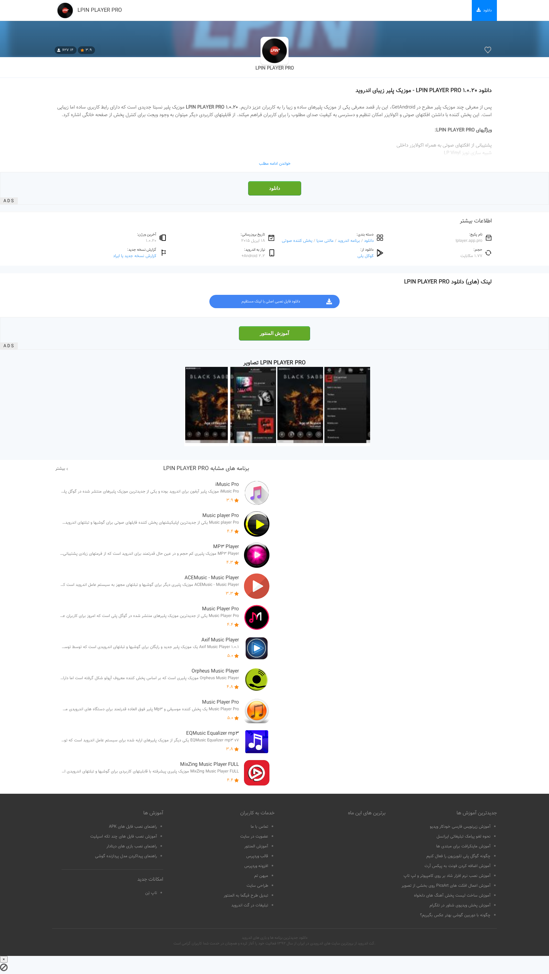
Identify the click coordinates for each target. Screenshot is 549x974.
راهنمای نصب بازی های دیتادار (131, 846)
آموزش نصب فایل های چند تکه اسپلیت (123, 836)
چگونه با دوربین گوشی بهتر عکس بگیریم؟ (455, 915)
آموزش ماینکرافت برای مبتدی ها (463, 846)
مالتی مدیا (325, 240)
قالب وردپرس (257, 856)
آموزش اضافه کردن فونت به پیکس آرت (457, 866)
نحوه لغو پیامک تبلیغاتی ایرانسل (464, 836)
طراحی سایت (257, 886)
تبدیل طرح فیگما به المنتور (246, 895)
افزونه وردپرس (256, 866)
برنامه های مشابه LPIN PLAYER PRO (206, 468)
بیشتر (60, 468)
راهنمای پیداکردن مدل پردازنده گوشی (126, 856)
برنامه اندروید (349, 240)
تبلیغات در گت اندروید (249, 905)
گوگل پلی (365, 256)
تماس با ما (259, 827)
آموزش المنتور (274, 333)
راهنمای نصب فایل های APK (133, 827)
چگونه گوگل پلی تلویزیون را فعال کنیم (458, 856)
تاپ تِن (151, 893)
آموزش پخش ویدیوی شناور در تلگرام (460, 905)
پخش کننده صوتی (297, 240)
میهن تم (261, 876)
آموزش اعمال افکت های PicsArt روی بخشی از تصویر (446, 886)
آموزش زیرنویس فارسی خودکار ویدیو (460, 827)
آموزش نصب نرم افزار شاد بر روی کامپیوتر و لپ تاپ (447, 876)
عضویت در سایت (254, 836)
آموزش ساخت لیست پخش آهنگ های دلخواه (452, 895)
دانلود (274, 188)
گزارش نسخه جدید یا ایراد (134, 256)
